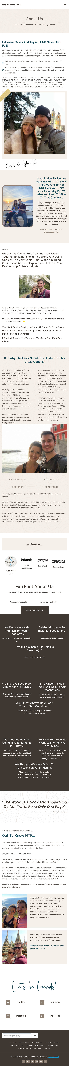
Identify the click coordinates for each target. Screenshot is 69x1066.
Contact (47, 1048)
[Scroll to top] (64, 1057)
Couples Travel (17, 1045)
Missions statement (35, 1045)
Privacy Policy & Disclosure (29, 1048)
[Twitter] (28, 1061)
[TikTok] (45, 1061)
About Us (12, 1042)
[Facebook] (23, 1061)
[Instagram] (36, 1061)
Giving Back (24, 1042)
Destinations (37, 1042)
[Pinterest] (32, 1061)
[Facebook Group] (41, 1061)
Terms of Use (52, 1045)
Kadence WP (53, 1057)
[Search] (35, 1035)
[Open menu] (65, 4)
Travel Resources (53, 1042)
